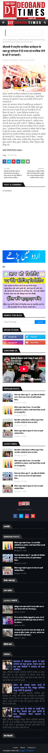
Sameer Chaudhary (11, 60)
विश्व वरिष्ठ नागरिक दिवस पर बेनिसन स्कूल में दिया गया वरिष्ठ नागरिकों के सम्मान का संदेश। (28, 421)
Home (5, 40)
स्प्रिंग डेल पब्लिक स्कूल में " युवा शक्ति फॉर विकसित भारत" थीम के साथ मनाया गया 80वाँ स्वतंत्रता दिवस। (29, 397)
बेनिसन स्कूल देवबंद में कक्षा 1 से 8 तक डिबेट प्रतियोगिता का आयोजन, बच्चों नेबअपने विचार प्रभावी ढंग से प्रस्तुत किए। (29, 409)
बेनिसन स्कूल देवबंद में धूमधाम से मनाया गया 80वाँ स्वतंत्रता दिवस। (28, 432)
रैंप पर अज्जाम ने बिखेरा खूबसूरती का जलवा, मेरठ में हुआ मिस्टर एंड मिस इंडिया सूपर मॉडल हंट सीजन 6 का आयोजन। (29, 619)
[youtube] (35, 342)
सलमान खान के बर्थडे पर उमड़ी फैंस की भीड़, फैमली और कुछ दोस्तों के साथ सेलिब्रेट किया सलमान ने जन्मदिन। (29, 712)
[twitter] (35, 337)
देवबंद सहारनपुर (12, 40)
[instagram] (13, 342)
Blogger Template (26, 750)
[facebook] (13, 337)
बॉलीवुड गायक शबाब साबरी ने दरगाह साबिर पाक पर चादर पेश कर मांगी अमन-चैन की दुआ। (29, 607)
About (22, 747)
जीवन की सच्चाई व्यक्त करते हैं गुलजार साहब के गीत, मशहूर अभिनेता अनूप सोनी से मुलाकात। (29, 688)
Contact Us (31, 747)
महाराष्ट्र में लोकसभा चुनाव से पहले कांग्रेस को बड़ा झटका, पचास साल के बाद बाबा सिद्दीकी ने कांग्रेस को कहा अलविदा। (29, 665)
